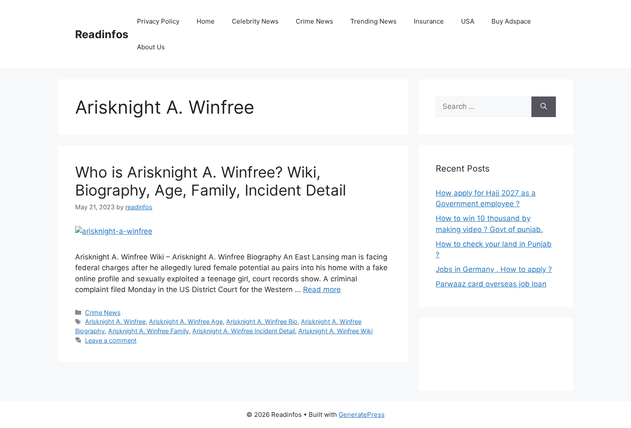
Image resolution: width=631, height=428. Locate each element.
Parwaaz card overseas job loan (491, 284)
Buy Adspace (511, 21)
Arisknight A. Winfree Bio (261, 321)
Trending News (373, 21)
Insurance (429, 21)
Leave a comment (111, 340)
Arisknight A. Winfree (115, 321)
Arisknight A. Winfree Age (186, 321)
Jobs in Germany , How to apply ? (494, 269)
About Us (151, 47)
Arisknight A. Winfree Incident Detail (243, 331)
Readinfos (101, 34)
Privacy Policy (158, 21)
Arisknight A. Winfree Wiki (335, 331)
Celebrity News (255, 21)
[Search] (543, 106)
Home (206, 21)
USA (467, 21)
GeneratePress (362, 414)
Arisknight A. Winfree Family (148, 331)
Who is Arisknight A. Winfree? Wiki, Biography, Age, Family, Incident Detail (210, 181)
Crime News (314, 21)
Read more (322, 289)
